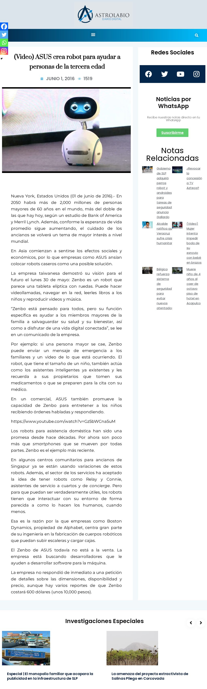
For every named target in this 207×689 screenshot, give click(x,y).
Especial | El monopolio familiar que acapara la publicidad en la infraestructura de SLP (50, 676)
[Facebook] (4, 26)
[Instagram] (4, 51)
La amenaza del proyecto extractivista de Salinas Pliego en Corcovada (150, 676)
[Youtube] (180, 74)
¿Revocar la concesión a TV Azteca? (194, 178)
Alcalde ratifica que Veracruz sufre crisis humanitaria (166, 233)
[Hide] (1, 58)
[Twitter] (4, 35)
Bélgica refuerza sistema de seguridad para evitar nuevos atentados (165, 288)
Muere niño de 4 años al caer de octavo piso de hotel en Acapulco (194, 286)
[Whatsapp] (4, 43)
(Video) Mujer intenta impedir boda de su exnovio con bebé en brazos (194, 243)
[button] (93, 34)
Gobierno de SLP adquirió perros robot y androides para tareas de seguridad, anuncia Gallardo (164, 192)
